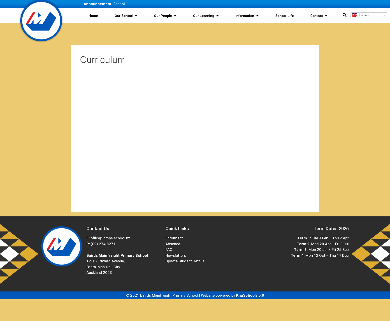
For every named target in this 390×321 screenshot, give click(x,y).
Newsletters (175, 255)
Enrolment (174, 238)
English (363, 15)
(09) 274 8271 (103, 244)
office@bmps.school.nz (110, 238)
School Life (284, 16)
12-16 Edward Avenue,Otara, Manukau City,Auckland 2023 (105, 267)
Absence (172, 244)
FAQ (168, 249)
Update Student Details (184, 261)
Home (93, 16)
